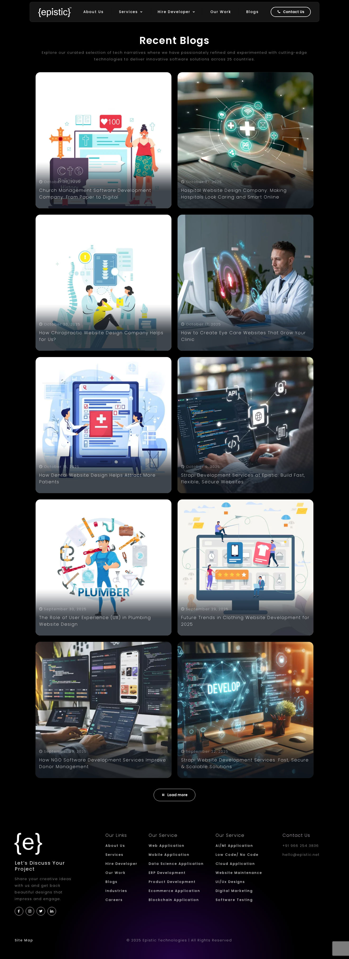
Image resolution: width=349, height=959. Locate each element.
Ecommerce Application (174, 890)
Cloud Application (235, 863)
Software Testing (234, 899)
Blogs (111, 881)
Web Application (166, 845)
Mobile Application (169, 854)
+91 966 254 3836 (301, 845)
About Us (115, 845)
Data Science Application (176, 863)
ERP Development (167, 872)
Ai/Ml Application (234, 845)
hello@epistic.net (301, 854)
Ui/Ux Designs (230, 881)
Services (114, 854)
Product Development (172, 881)
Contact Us (296, 835)
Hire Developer (121, 863)
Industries (116, 890)
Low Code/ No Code (237, 854)
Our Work (115, 872)
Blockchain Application (174, 899)
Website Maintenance (239, 872)
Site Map (24, 940)
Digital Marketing (234, 890)
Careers (114, 899)
